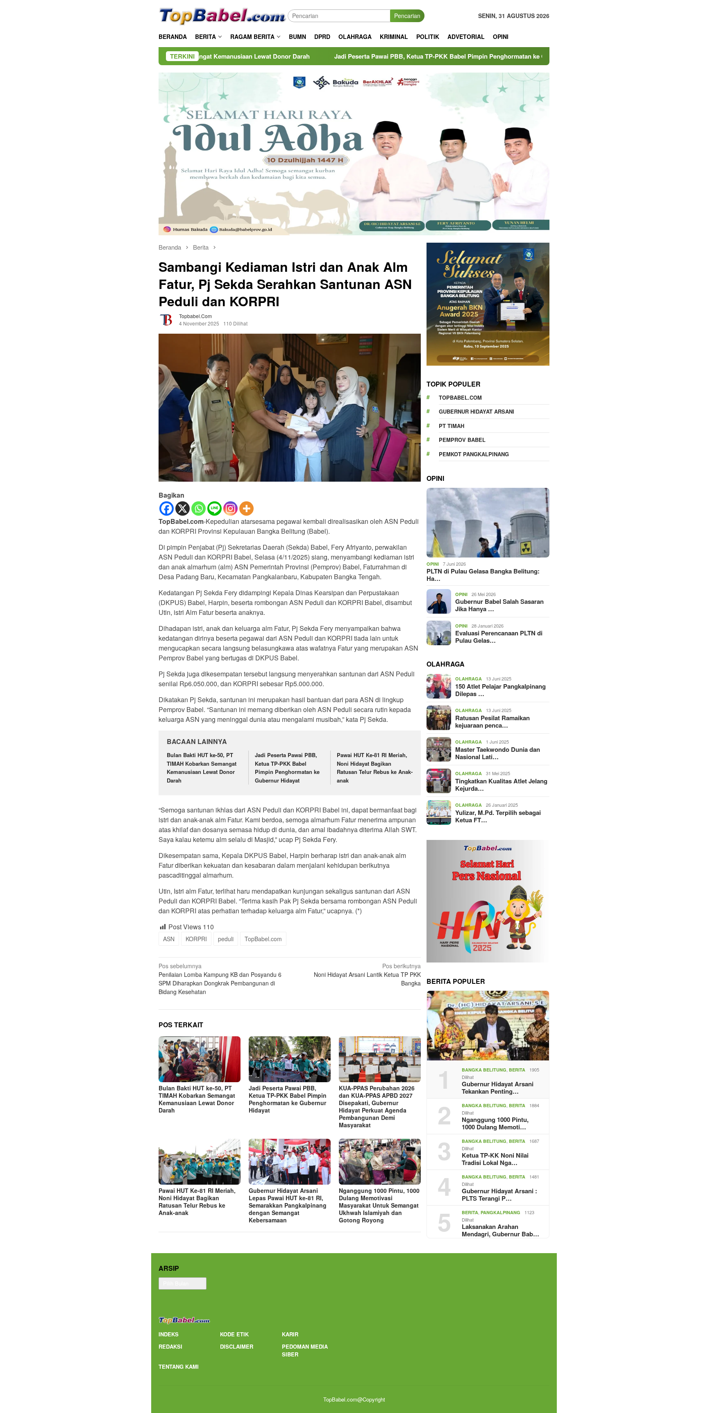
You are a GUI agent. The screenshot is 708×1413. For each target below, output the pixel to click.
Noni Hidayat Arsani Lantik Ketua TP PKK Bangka (367, 974)
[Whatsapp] (198, 508)
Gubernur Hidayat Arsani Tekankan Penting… (497, 1087)
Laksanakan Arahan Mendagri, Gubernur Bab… (500, 1230)
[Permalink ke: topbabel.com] (167, 319)
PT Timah (451, 425)
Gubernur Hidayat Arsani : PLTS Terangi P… (499, 1194)
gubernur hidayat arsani (476, 411)
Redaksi (170, 1346)
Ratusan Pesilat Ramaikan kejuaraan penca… (492, 721)
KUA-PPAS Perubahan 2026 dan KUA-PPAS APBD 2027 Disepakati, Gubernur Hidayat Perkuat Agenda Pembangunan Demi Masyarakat (377, 1106)
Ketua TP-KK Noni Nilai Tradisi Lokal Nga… (495, 1158)
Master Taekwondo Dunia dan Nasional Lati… (497, 752)
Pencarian (407, 15)
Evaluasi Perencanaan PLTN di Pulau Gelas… (498, 636)
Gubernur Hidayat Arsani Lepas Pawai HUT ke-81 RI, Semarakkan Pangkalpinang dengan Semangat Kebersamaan (288, 1205)
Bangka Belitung (484, 1070)
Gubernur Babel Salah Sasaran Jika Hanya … (499, 605)
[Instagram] (230, 508)
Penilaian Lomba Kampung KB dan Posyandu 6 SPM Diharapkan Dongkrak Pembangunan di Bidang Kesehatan (220, 979)
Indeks (169, 1334)
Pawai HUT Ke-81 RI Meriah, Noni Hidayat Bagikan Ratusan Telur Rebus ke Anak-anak (375, 767)
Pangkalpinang (500, 1212)
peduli (226, 939)
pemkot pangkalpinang (474, 453)
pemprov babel (462, 440)
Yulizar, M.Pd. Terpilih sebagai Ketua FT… (498, 815)
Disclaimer (236, 1346)
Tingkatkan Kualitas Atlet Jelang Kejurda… (501, 784)
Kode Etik (234, 1334)
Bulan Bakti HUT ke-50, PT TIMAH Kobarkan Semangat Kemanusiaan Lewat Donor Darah (201, 767)
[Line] (214, 508)
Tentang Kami (179, 1366)
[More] (246, 508)
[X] (182, 508)
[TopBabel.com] (223, 15)
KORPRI (196, 939)
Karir (290, 1334)
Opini (433, 564)
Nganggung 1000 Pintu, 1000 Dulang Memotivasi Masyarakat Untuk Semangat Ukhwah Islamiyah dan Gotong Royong (379, 1205)
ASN (169, 939)
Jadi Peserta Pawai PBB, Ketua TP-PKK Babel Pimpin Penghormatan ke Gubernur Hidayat (369, 56)
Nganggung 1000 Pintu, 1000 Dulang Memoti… (495, 1123)
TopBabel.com (263, 939)
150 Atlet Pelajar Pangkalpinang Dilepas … (500, 689)
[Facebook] (166, 508)
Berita (517, 1070)
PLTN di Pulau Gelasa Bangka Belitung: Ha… (483, 574)
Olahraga (468, 679)
